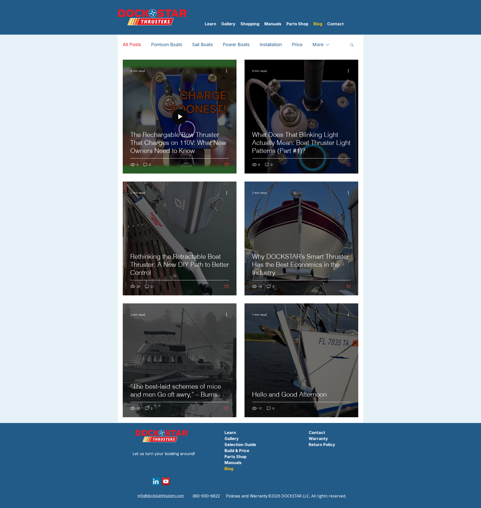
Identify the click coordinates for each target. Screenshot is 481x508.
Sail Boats (202, 44)
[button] (250, 24)
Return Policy (322, 444)
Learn (230, 432)
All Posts (132, 44)
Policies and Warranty (247, 495)
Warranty (318, 438)
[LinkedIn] (156, 481)
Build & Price (236, 450)
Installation (271, 44)
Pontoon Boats (166, 44)
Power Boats (236, 44)
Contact (317, 432)
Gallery (231, 438)
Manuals (233, 462)
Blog (228, 468)
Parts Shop (235, 456)
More (317, 44)
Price (297, 44)
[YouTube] (166, 481)
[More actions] (228, 71)
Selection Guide (240, 444)
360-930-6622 (206, 495)
